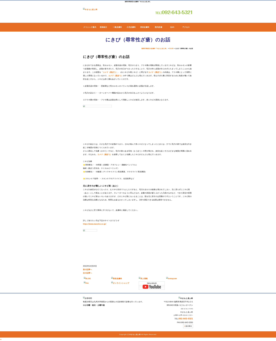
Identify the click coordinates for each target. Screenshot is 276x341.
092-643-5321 (186, 318)
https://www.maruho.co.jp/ (94, 224)
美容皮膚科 (144, 27)
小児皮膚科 (131, 27)
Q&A (172, 27)
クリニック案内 (89, 27)
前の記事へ (87, 269)
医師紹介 (103, 27)
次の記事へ (87, 273)
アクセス (186, 27)
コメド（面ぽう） (110, 72)
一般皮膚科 (117, 27)
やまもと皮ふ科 (135, 334)
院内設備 (158, 27)
